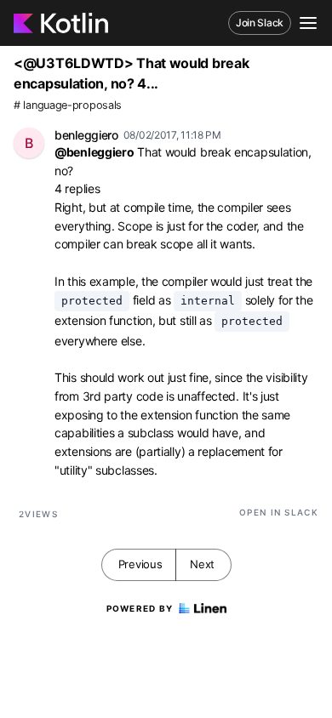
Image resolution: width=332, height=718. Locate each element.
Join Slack (259, 22)
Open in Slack (278, 512)
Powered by (140, 608)
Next (202, 564)
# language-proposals (68, 105)
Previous (140, 564)
